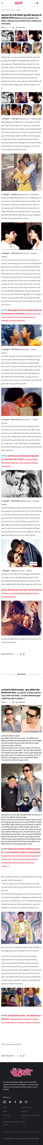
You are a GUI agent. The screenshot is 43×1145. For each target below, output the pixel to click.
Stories (23, 1122)
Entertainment (10, 10)
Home (4, 1107)
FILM (18, 10)
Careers (5, 1111)
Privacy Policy (6, 1115)
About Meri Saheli (26, 1107)
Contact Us (25, 1111)
